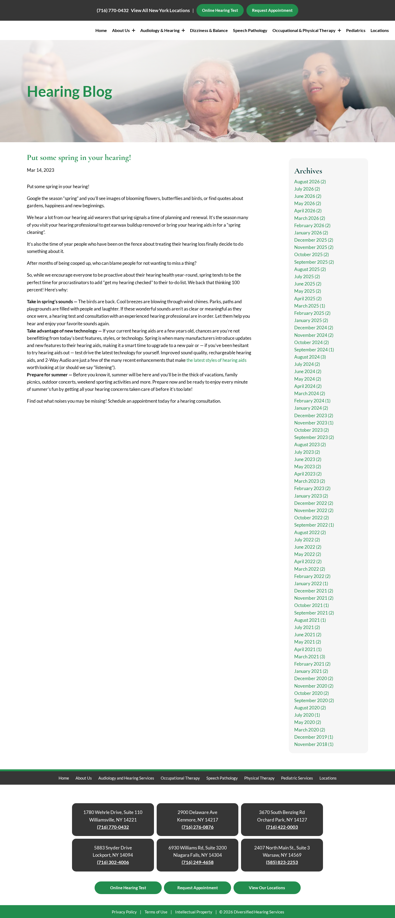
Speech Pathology (250, 30)
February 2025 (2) (312, 313)
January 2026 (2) (311, 232)
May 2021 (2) (307, 642)
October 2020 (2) (311, 693)
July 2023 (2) (307, 452)
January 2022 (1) (311, 583)
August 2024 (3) (310, 357)
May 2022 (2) (307, 554)
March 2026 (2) (309, 218)
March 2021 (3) (309, 656)
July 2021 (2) (307, 627)
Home (101, 30)
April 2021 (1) (308, 649)
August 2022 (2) (310, 532)
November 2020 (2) (313, 686)
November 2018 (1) (313, 744)
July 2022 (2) (307, 539)
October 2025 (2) (311, 254)
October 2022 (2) (311, 517)
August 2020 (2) (310, 707)
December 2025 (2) (313, 240)
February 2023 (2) (312, 488)
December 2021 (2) (313, 591)
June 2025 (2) (307, 284)
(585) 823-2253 (282, 862)
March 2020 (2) (309, 730)
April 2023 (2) (308, 474)
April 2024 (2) (308, 386)
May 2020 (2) (307, 722)
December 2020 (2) (313, 678)
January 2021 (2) (311, 671)
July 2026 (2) (307, 189)
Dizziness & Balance (209, 30)
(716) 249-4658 (198, 862)
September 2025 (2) (314, 262)
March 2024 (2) (309, 393)
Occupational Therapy (180, 778)
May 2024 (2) (307, 379)
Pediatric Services (297, 778)
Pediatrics (355, 30)
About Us (121, 30)
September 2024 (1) (314, 349)
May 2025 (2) (307, 291)
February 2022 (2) (312, 576)
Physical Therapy (259, 778)
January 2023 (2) (311, 496)
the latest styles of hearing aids (216, 360)
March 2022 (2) (309, 569)
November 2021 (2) (313, 598)
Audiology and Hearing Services (126, 778)
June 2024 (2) (307, 371)
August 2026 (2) (310, 181)
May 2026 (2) (307, 203)
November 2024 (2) (313, 335)
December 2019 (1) (313, 737)
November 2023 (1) (313, 423)
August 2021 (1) (310, 620)
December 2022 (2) (313, 503)
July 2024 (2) (307, 364)
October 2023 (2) (311, 430)
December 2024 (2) (313, 327)
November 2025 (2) (313, 247)
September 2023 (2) (314, 437)
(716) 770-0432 (113, 10)
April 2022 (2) (308, 561)
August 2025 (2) (310, 269)
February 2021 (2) (312, 664)
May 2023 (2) (307, 466)
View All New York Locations (160, 10)
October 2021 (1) (311, 605)
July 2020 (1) (307, 715)
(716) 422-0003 (282, 827)
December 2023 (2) (313, 415)
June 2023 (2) (307, 459)
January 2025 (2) (311, 320)
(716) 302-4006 (113, 862)
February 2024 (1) (312, 400)
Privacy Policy (124, 911)
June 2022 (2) (307, 547)
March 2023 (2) (309, 481)
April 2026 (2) (308, 210)
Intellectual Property (193, 911)
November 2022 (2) (313, 510)
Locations (380, 30)
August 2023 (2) (310, 444)
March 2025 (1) (309, 306)
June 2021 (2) (307, 634)
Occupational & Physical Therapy (304, 30)
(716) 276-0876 (198, 827)
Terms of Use (156, 911)
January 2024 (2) (311, 408)
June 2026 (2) (307, 196)
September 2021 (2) (314, 613)
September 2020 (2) (314, 700)
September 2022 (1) (314, 525)
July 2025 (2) (307, 276)
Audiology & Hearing (160, 30)
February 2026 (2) (312, 225)
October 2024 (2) (311, 342)
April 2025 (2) (308, 298)
